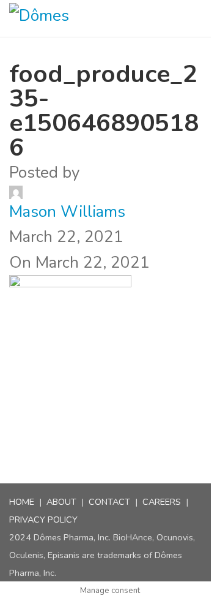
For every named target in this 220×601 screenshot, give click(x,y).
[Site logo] (51, 18)
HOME (21, 502)
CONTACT (109, 502)
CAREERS (161, 502)
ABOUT (61, 502)
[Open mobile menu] (206, 18)
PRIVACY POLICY (43, 519)
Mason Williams (67, 211)
